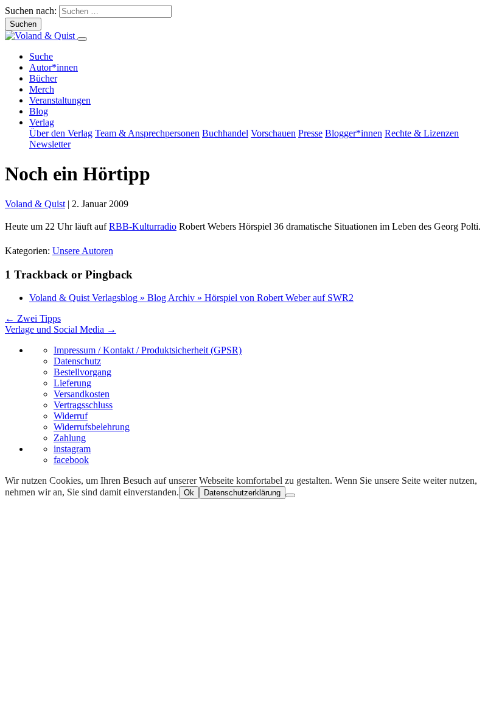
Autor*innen (53, 67)
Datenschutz (77, 361)
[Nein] (290, 495)
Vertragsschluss (83, 405)
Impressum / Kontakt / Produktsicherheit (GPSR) (148, 350)
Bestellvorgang (82, 372)
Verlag (41, 122)
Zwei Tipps (33, 318)
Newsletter (50, 144)
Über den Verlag (60, 133)
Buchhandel (225, 133)
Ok (189, 492)
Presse (310, 133)
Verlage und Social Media (60, 329)
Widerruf (71, 416)
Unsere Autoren (82, 251)
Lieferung (72, 383)
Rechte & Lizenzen (422, 133)
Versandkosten (82, 394)
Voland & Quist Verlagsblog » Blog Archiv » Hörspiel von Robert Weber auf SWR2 (191, 297)
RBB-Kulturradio (142, 226)
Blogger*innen (353, 133)
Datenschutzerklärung (242, 492)
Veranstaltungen (60, 100)
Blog (38, 111)
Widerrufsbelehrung (92, 427)
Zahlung (70, 438)
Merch (41, 89)
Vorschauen (273, 133)
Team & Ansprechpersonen (147, 133)
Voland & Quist (35, 204)
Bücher (43, 78)
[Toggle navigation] (82, 39)
